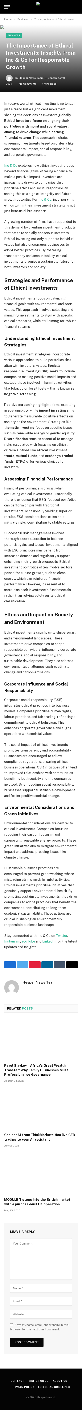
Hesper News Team (31, 77)
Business (14, 35)
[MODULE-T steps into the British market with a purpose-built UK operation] (41, 1173)
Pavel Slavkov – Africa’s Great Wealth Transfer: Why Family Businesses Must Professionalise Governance (36, 1070)
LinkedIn (49, 941)
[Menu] (7, 7)
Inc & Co (10, 166)
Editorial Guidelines (54, 1386)
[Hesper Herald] (41, 7)
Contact (17, 1380)
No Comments (28, 83)
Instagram (12, 941)
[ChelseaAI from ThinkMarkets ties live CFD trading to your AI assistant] (41, 1108)
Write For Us (39, 1380)
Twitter (61, 936)
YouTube (28, 941)
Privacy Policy (23, 1386)
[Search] (76, 7)
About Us (60, 1380)
